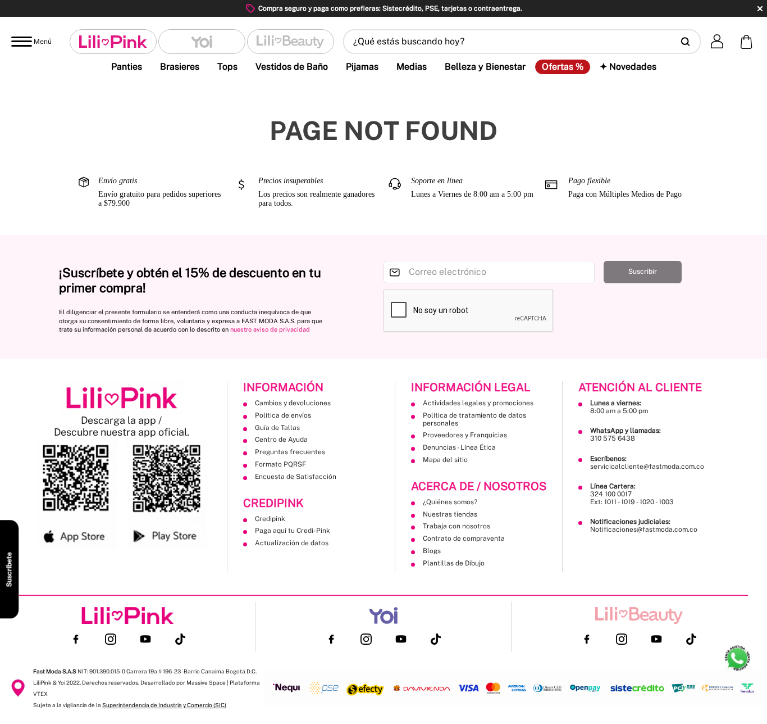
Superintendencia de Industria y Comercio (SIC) (164, 705)
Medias (411, 66)
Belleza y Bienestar (485, 66)
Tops (227, 66)
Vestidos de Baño (291, 66)
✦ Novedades (628, 66)
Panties (126, 66)
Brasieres (179, 66)
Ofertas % (562, 67)
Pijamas (362, 66)
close (760, 8)
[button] (522, 41)
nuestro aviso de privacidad (270, 329)
